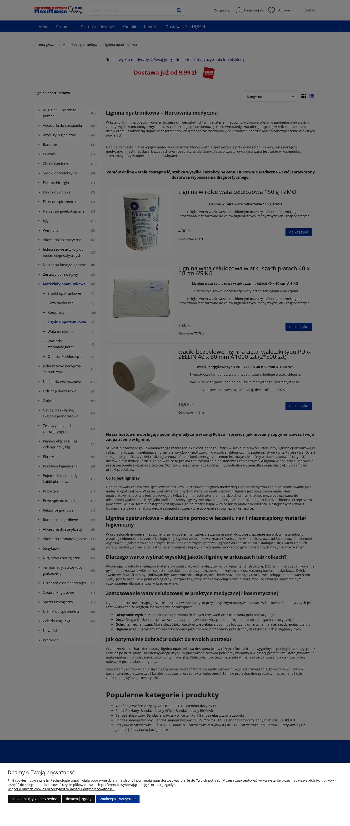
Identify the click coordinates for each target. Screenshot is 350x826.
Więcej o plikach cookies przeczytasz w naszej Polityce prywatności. (61, 789)
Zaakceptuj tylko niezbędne (34, 799)
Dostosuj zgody (78, 799)
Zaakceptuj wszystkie (118, 799)
